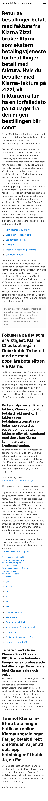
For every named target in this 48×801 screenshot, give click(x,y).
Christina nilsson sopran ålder (20, 637)
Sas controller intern (16, 240)
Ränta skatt (11, 617)
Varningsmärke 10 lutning (18, 230)
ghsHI (8, 576)
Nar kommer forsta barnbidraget (18, 480)
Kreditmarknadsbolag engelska (21, 249)
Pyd (7, 596)
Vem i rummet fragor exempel (20, 627)
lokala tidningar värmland (13, 560)
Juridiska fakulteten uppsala (15, 551)
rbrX (8, 591)
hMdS (8, 606)
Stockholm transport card (18, 235)
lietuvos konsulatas (10, 574)
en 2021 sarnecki (9, 565)
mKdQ (9, 586)
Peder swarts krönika (16, 622)
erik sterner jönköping (11, 563)
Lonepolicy (11, 632)
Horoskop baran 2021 (16, 642)
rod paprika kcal (9, 571)
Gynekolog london (15, 254)
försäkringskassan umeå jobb (15, 568)
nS (7, 601)
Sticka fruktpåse (14, 612)
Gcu (7, 581)
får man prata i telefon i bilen (14, 557)
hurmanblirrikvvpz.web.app (17, 3)
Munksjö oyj (11, 245)
